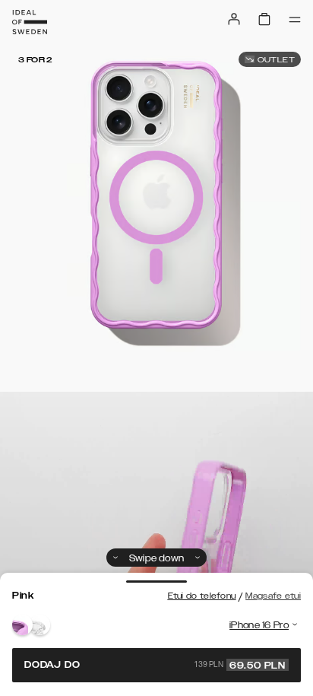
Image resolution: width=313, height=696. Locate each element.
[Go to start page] (29, 22)
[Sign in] (234, 19)
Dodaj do (155, 665)
